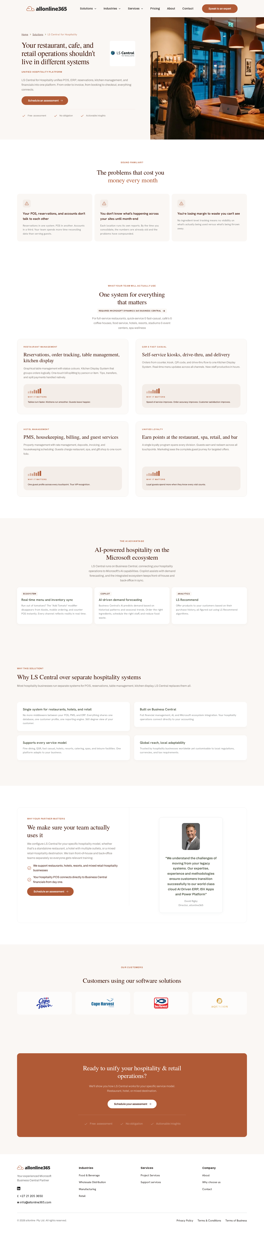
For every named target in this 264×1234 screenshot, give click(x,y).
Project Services (150, 1175)
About (206, 1175)
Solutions (38, 34)
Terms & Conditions (209, 1220)
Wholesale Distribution (92, 1182)
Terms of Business (236, 1220)
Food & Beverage (89, 1175)
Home (25, 34)
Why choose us (211, 1182)
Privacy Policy (185, 1220)
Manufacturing (87, 1189)
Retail (82, 1196)
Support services (151, 1182)
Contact (207, 1189)
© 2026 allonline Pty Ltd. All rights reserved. (42, 1220)
